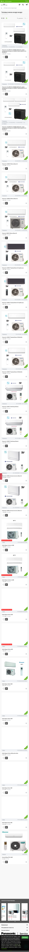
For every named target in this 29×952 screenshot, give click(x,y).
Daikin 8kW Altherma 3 (20, 915)
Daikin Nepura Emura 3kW (7, 788)
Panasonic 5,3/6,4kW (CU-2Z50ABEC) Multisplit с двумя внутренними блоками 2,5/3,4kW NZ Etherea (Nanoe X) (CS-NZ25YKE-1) (14, 51)
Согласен (25, 937)
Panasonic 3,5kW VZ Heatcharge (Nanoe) (10, 441)
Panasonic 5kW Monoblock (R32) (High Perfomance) (7, 915)
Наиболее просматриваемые (8, 900)
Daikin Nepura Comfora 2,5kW (8, 545)
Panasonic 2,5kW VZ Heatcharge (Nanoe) (10, 406)
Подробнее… (4, 948)
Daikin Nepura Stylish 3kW (7, 684)
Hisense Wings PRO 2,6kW (7, 857)
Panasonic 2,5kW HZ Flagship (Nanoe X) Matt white (12, 337)
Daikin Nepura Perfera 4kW (7, 649)
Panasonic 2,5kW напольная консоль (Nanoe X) (12, 475)
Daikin (3, 542)
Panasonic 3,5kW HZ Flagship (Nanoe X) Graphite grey (13, 302)
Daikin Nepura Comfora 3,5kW (8, 580)
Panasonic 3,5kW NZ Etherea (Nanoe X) (10, 198)
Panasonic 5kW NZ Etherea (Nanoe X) (9, 233)
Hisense (4, 854)
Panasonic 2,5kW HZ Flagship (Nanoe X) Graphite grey (13, 267)
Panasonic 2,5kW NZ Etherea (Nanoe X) (10, 163)
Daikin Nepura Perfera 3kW (7, 614)
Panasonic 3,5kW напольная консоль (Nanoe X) (12, 510)
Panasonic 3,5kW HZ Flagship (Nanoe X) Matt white (12, 371)
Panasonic (4, 45)
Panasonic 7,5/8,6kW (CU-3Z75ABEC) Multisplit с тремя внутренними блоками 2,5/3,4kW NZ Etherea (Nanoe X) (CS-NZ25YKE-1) (14, 128)
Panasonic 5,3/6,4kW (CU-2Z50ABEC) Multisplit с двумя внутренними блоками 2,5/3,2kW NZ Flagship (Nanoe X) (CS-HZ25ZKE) (14, 88)
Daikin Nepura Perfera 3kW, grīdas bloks (10, 753)
